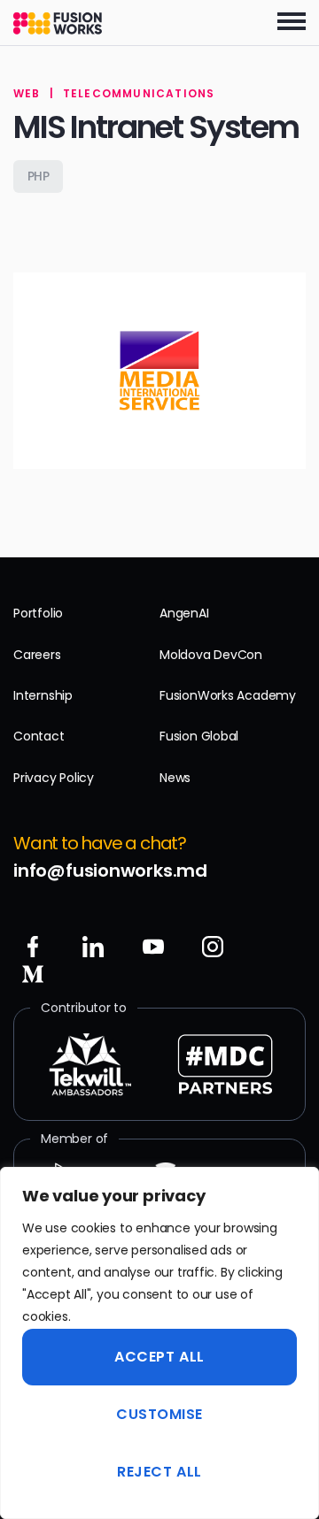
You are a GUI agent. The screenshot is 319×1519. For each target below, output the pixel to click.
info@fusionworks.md (110, 870)
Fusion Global (199, 736)
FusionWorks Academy (228, 695)
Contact (39, 736)
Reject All (159, 1471)
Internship (43, 695)
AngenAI (184, 613)
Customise (159, 1414)
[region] (159, 1343)
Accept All (159, 1356)
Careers (37, 655)
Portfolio (38, 613)
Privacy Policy (53, 777)
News (175, 777)
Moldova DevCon (211, 655)
